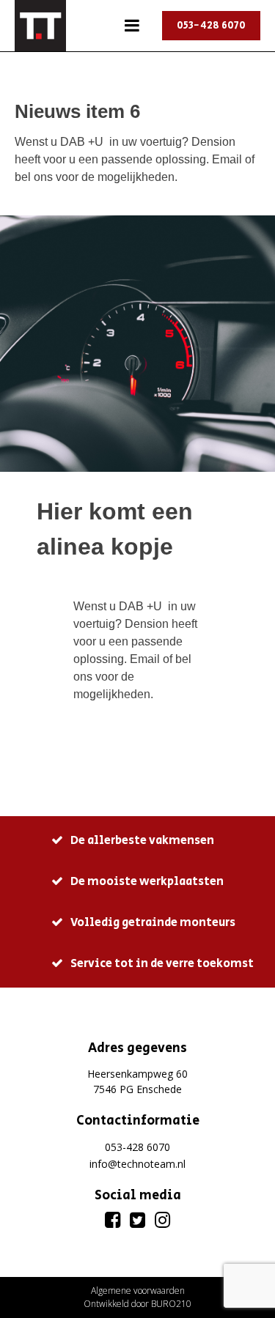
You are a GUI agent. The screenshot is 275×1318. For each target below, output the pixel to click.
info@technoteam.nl (137, 1164)
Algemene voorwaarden (138, 1290)
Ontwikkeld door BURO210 (137, 1303)
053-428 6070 (211, 25)
